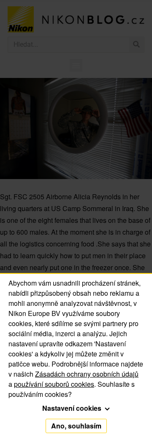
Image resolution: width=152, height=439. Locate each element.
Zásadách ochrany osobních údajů (86, 374)
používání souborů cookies (54, 384)
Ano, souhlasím (76, 426)
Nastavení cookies (72, 408)
